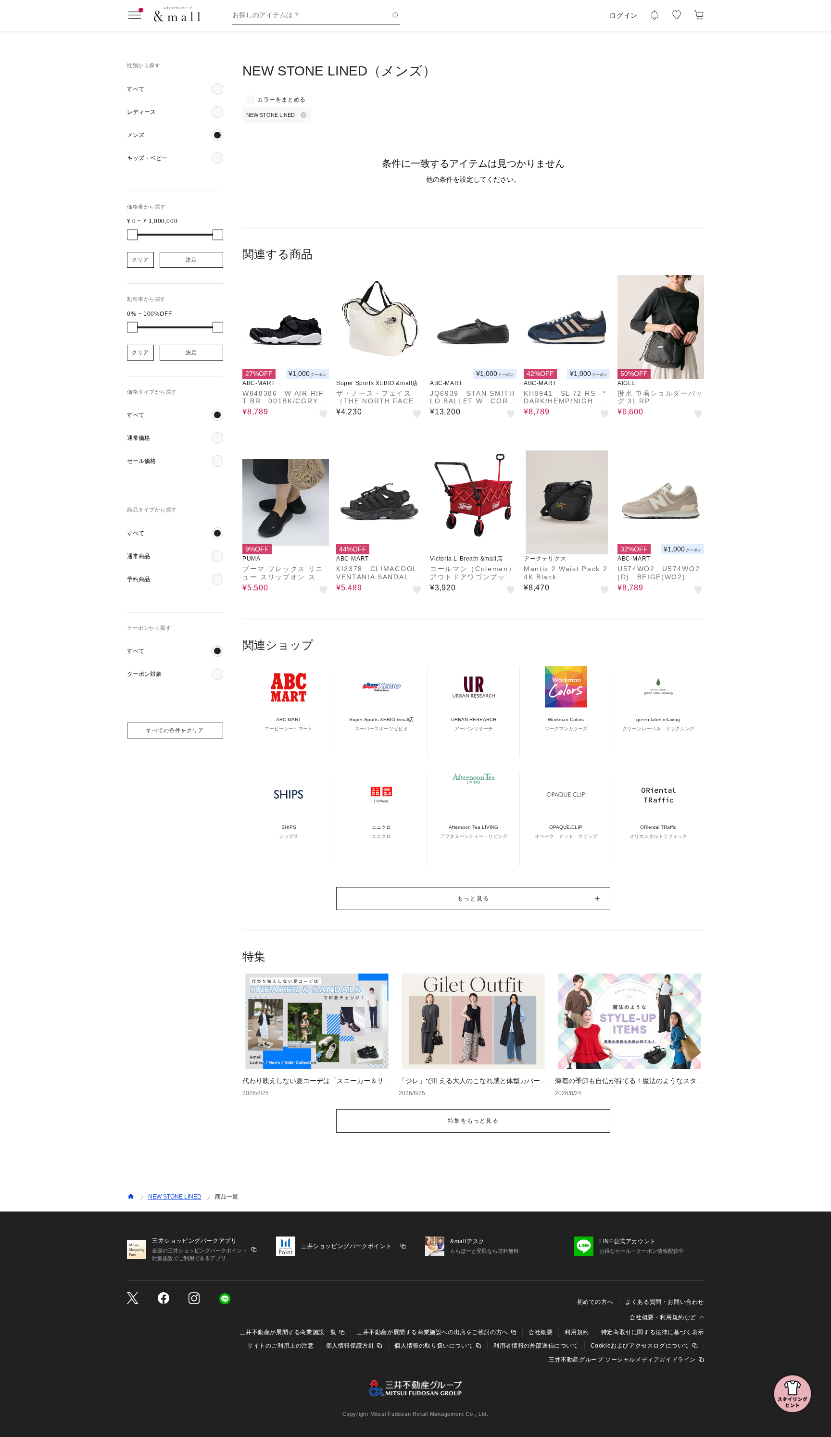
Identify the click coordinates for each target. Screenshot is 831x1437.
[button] (175, 88)
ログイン (623, 15)
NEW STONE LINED (174, 1196)
